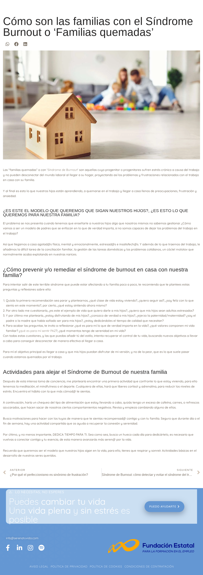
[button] (7, 44)
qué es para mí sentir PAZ (38, 331)
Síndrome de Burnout (63, 170)
